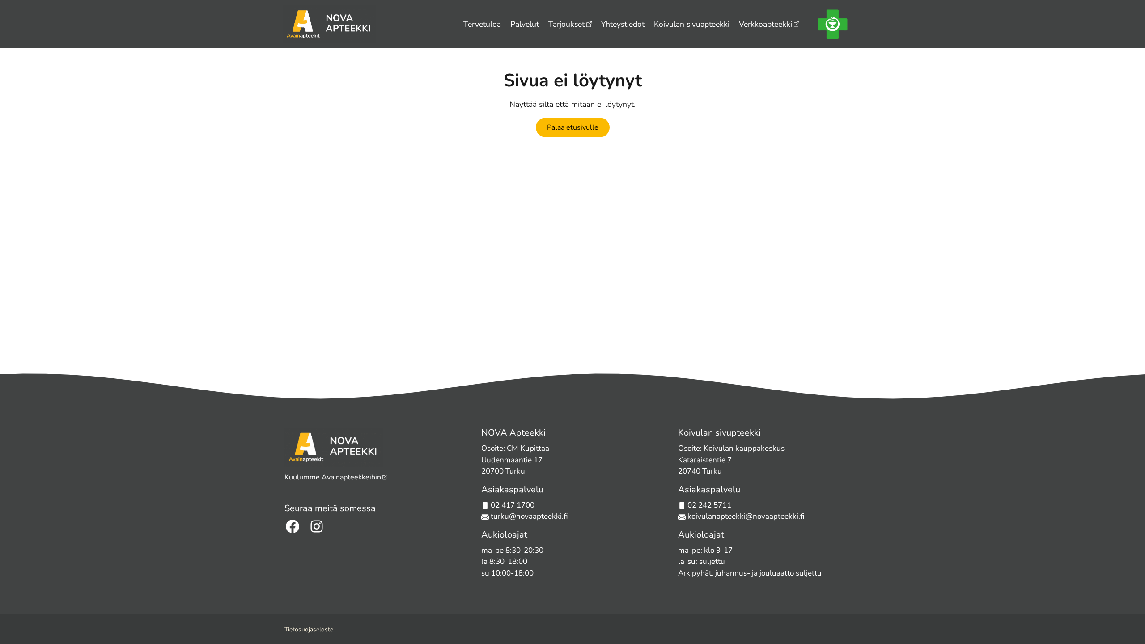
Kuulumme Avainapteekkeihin (332, 477)
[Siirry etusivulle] (329, 23)
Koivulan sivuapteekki (691, 24)
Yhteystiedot (623, 24)
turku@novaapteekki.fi (528, 516)
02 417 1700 (512, 505)
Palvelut (524, 24)
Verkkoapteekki (765, 24)
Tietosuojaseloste (308, 629)
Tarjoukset (566, 24)
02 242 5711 (709, 505)
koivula (699, 516)
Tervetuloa (482, 24)
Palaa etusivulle (572, 127)
